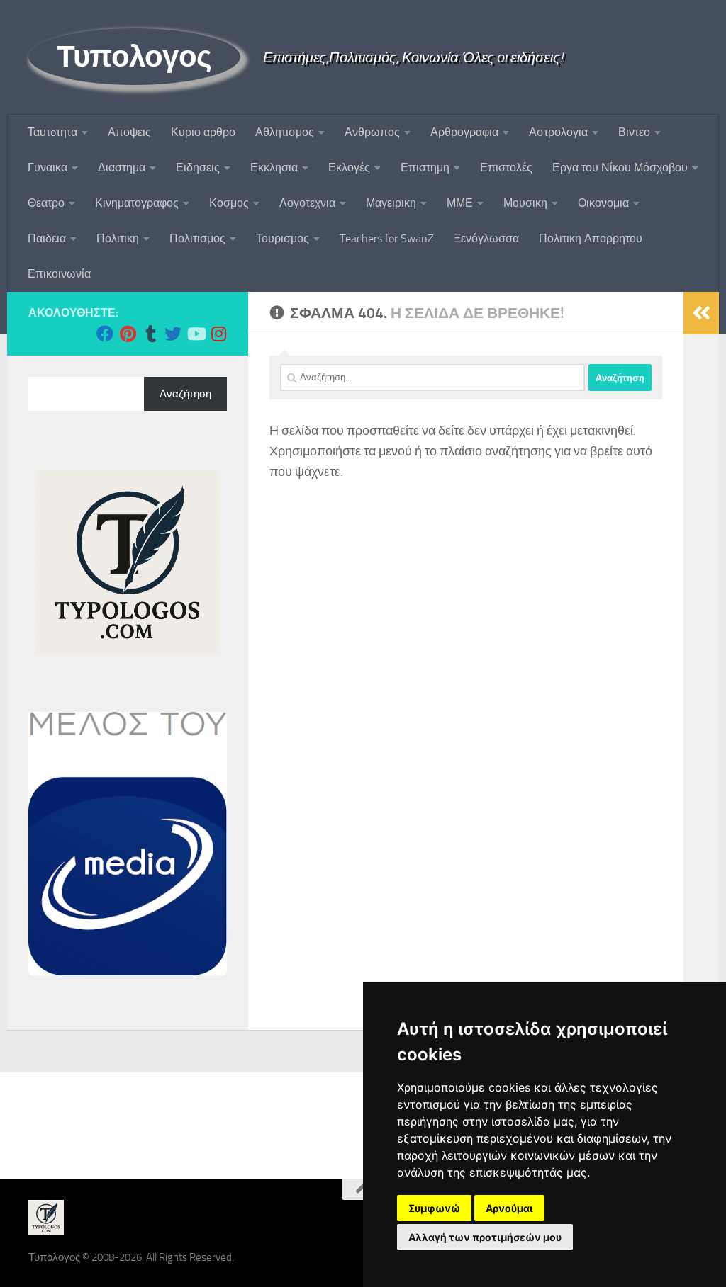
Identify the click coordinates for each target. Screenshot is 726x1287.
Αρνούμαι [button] (509, 1208)
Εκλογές (349, 167)
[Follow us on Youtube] (195, 333)
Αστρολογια (558, 132)
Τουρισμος (282, 238)
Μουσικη (525, 203)
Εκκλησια (274, 167)
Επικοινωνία (59, 273)
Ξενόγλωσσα (486, 238)
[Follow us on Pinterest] (127, 333)
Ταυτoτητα (52, 132)
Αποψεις (129, 132)
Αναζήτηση (185, 393)
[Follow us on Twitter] (173, 333)
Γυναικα (47, 167)
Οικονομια (603, 203)
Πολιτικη (117, 238)
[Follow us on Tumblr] (150, 333)
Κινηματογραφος (137, 203)
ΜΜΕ (460, 203)
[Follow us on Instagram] (218, 333)
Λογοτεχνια (307, 203)
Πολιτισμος (197, 238)
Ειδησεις (198, 167)
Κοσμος (229, 203)
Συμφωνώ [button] (434, 1208)
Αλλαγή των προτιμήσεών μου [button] (485, 1237)
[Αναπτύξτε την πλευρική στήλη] (701, 313)
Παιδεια (47, 238)
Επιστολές (506, 167)
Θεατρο (46, 203)
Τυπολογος (134, 56)
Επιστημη (425, 167)
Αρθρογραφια (464, 132)
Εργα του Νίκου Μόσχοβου (620, 167)
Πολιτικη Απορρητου (590, 238)
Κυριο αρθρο (203, 132)
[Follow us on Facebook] (104, 333)
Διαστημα (121, 167)
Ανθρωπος (372, 132)
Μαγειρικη (391, 203)
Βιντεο (634, 132)
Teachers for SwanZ (387, 238)
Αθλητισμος (284, 132)
